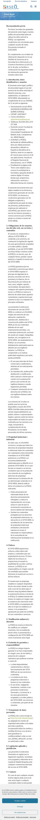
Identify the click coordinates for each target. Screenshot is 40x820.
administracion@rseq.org (20, 119)
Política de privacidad (22, 817)
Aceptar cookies (20, 801)
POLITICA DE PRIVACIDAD (21, 718)
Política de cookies (9, 817)
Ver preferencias (20, 812)
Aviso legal (33, 817)
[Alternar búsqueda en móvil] (31, 6)
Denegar (20, 806)
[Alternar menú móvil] (36, 6)
